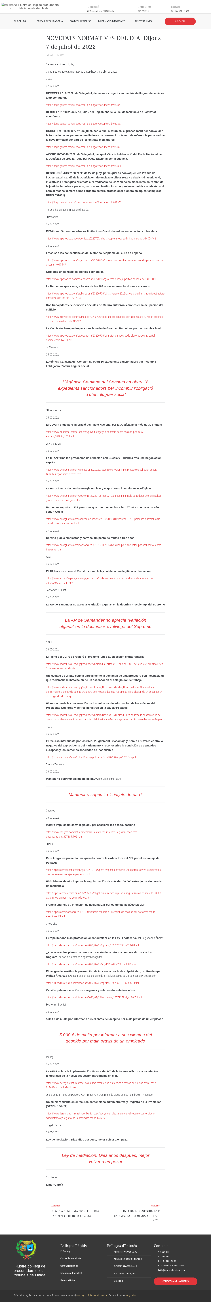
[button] (129, 1252)
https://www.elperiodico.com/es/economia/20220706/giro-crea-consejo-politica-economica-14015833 (101, 279)
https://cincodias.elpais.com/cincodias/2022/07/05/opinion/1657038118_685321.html (92, 983)
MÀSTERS (118, 1281)
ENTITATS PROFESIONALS (125, 1266)
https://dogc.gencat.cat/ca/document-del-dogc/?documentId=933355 (84, 202)
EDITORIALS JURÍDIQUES (125, 1273)
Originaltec (131, 1295)
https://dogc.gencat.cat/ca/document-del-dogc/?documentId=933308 (84, 166)
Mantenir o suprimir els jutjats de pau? (106, 794)
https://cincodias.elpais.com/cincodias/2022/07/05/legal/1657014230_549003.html (91, 964)
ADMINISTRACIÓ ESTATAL (125, 1251)
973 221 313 (143, 11)
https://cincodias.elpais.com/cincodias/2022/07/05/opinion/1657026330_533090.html (92, 945)
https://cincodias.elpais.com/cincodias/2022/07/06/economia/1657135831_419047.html (94, 997)
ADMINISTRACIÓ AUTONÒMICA (128, 1259)
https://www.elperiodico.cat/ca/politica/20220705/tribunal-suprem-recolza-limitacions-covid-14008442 (101, 238)
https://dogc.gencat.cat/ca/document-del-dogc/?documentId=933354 (84, 104)
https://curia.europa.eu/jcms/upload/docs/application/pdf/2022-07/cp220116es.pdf (91, 757)
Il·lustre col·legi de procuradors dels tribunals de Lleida (38, 6)
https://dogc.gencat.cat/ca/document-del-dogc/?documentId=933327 (84, 147)
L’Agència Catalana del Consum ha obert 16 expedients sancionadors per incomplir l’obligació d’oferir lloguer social (105, 388)
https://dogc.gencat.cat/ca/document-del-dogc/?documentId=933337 (84, 123)
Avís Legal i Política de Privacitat (92, 1295)
